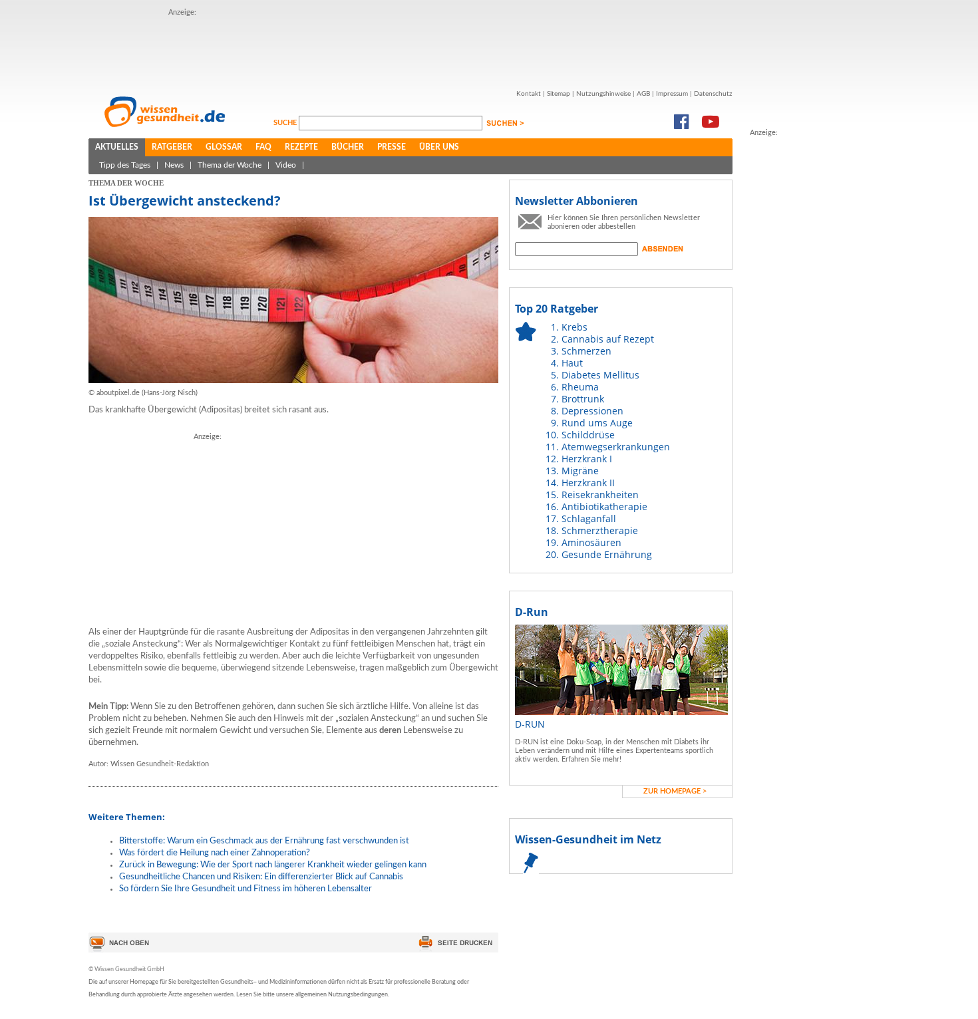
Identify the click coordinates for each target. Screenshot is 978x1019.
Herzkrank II (588, 482)
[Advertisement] (410, 48)
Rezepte (301, 147)
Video (285, 165)
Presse (391, 147)
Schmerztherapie (600, 530)
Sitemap (558, 93)
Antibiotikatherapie (604, 506)
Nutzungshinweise (603, 93)
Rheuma (580, 386)
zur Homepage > (675, 791)
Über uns (439, 147)
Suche (286, 122)
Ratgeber (172, 147)
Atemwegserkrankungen (616, 446)
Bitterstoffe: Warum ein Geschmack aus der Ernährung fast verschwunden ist (264, 841)
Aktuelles (116, 147)
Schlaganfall (589, 518)
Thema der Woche (229, 165)
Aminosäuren (591, 542)
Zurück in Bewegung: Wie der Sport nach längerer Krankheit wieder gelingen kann (272, 865)
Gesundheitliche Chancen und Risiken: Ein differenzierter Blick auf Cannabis (261, 877)
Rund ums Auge (597, 422)
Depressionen (592, 410)
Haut (572, 363)
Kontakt (528, 93)
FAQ (263, 147)
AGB (643, 93)
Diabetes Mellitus (600, 374)
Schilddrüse (588, 434)
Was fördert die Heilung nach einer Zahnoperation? (214, 853)
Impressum (672, 93)
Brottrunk (583, 398)
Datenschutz (713, 93)
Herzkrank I (587, 458)
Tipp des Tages (124, 165)
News (174, 165)
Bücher (347, 147)
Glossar (224, 147)
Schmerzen (586, 351)
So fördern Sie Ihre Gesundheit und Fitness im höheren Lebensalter (245, 889)
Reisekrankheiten (600, 494)
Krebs (574, 327)
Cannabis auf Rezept (608, 339)
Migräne (580, 470)
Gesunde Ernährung (607, 554)
